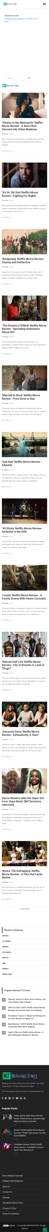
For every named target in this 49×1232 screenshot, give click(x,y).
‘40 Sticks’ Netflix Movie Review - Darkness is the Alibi (22, 530)
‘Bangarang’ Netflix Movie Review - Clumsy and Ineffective (23, 260)
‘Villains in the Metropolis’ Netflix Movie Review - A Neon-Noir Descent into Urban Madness (22, 126)
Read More (6, 151)
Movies (5, 936)
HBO (4, 963)
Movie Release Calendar (13, 1176)
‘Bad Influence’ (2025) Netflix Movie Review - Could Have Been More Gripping (27, 1025)
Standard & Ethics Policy (13, 1203)
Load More (24, 909)
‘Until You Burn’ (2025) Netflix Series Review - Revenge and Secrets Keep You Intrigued (27, 1008)
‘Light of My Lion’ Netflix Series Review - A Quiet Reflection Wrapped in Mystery (25, 1033)
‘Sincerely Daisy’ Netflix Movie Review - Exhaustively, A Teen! (20, 733)
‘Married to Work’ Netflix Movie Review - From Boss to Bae (21, 397)
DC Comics (6, 952)
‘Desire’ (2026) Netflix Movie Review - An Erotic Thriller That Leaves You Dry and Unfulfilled (30, 1133)
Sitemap (6, 1197)
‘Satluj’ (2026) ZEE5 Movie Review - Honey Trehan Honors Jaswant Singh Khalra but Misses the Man (29, 1118)
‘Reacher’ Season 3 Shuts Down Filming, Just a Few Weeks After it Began (27, 1000)
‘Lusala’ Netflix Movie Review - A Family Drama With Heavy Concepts (24, 597)
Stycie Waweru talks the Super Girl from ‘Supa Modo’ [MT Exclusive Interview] (23, 801)
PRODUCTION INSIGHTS (13, 1181)
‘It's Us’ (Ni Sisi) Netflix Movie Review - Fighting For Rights (20, 194)
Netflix (5, 958)
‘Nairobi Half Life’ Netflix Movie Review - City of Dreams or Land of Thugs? (23, 665)
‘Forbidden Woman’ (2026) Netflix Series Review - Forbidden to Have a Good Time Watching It (29, 1147)
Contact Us (7, 1192)
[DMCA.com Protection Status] (9, 1225)
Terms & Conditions (11, 1214)
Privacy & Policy (9, 1208)
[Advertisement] (24, 49)
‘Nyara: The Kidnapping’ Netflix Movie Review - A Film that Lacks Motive (22, 874)
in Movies (5, 134)
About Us (6, 1186)
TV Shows (6, 941)
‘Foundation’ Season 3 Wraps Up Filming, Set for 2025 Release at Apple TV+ (26, 1017)
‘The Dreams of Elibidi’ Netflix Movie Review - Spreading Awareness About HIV (24, 329)
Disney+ (5, 969)
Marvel (5, 947)
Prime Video (7, 974)
